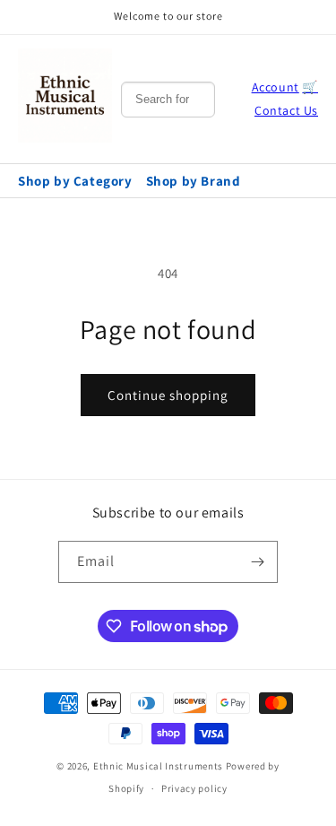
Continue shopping (168, 395)
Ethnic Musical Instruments (158, 766)
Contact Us (286, 110)
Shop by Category (75, 180)
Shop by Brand (193, 180)
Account (275, 87)
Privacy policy (194, 788)
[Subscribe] (257, 562)
